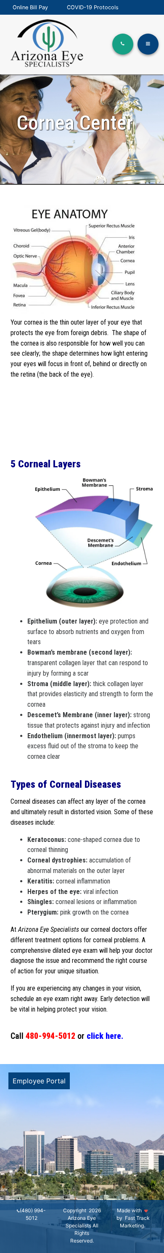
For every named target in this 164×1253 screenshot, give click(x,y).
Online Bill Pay (30, 7)
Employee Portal (39, 1081)
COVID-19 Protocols (93, 7)
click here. (105, 1036)
